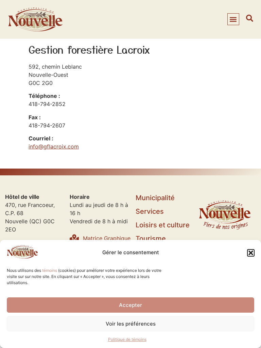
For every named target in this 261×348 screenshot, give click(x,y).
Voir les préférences (131, 323)
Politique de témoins (127, 339)
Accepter (130, 305)
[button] (250, 252)
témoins (49, 270)
